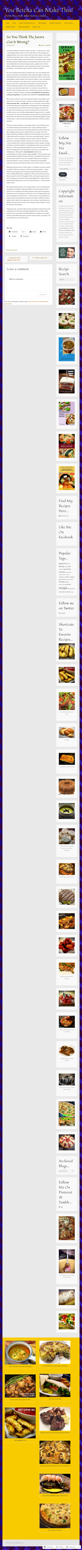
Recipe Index (42, 23)
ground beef (69, 579)
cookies (67, 574)
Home (7, 23)
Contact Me (36, 27)
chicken (62, 572)
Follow (63, 174)
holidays (62, 582)
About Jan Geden (23, 27)
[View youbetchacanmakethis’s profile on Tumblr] (62, 1207)
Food (14, 23)
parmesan (62, 584)
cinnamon (69, 572)
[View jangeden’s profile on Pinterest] (59, 1207)
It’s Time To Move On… (41, 258)
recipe (63, 588)
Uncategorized (12, 250)
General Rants (10, 27)
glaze (64, 579)
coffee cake (62, 574)
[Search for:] (67, 279)
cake (69, 566)
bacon (68, 563)
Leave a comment (45, 45)
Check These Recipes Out (27, 23)
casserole (67, 569)
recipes (70, 588)
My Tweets (62, 613)
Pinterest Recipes (55, 23)
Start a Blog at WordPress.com (14, 1543)
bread (65, 566)
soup (72, 592)
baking (61, 566)
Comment (43, 294)
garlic (60, 579)
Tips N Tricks (68, 23)
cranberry (61, 577)
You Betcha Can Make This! (39, 10)
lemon (67, 582)
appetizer (62, 564)
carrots (61, 569)
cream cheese (70, 577)
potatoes (68, 584)
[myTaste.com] (64, 516)
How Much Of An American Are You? (13, 259)
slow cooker (66, 592)
